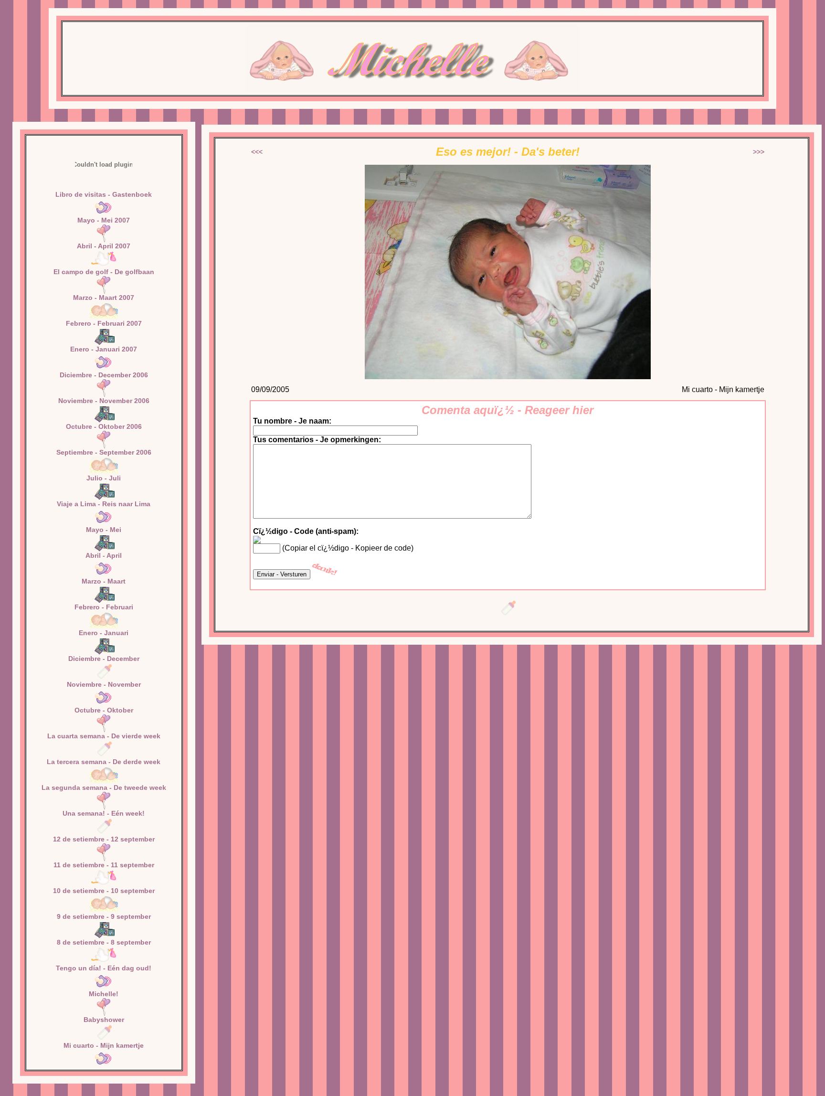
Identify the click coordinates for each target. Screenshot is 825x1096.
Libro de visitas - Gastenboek (103, 194)
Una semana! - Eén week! (104, 813)
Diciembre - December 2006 (104, 375)
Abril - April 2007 (103, 246)
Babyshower (104, 1019)
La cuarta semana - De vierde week (103, 736)
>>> (758, 152)
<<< (257, 152)
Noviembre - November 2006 (103, 400)
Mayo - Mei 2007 (103, 220)
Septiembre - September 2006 (103, 452)
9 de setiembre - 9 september (104, 916)
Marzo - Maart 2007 (103, 297)
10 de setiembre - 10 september (104, 890)
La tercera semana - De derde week (103, 762)
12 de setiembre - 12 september (104, 839)
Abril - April (103, 555)
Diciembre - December (103, 658)
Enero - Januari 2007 (103, 349)
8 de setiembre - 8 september (104, 942)
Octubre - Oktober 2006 (104, 426)
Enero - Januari (103, 633)
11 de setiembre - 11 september (103, 865)
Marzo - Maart (104, 581)
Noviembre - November (104, 684)
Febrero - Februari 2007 (104, 323)
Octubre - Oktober (103, 710)
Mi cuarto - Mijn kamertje (103, 1045)
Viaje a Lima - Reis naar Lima (103, 504)
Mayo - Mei (103, 529)
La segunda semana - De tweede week (104, 787)
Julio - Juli (103, 478)
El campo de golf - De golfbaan (103, 272)
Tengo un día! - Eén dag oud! (103, 968)
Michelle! (103, 994)
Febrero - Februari (103, 607)
